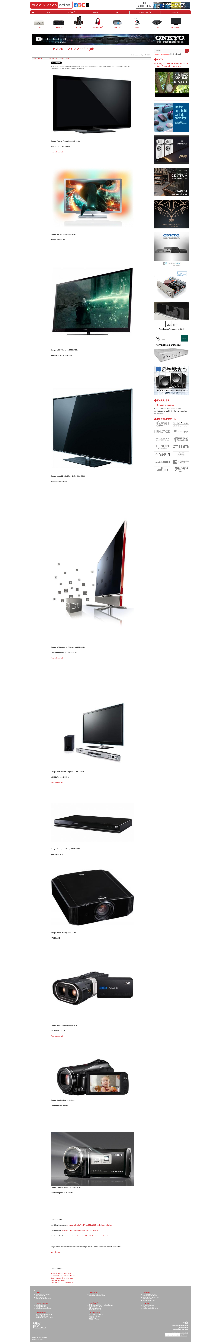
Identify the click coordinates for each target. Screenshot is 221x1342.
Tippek (36, 1324)
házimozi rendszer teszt (97, 1296)
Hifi (36, 22)
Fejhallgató (97, 22)
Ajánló (37, 1322)
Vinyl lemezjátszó (95, 1309)
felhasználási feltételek (180, 1329)
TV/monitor (176, 27)
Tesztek (37, 1290)
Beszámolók (40, 1328)
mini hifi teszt (40, 1296)
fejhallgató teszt (41, 1305)
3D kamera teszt (148, 1305)
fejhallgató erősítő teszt (43, 1308)
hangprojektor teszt (149, 1300)
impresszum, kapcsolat (180, 1326)
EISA (34, 59)
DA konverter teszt (42, 1297)
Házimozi (57, 22)
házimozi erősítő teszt (96, 1294)
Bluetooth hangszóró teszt (151, 1297)
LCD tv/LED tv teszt (96, 1314)
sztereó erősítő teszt (43, 1294)
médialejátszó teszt (95, 1306)
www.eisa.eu (55, 1252)
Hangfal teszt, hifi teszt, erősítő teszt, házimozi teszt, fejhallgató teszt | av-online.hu (55, 5)
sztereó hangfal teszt (150, 1296)
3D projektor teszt (42, 1316)
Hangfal (76, 22)
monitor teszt (93, 1317)
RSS (186, 1324)
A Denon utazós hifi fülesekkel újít (63, 1276)
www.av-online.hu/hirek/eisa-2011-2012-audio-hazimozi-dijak (89, 1225)
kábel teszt (146, 1306)
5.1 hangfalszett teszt (150, 1294)
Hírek (36, 1326)
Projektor (155, 22)
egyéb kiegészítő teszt (150, 1308)
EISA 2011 (41, 59)
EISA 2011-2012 (53, 59)
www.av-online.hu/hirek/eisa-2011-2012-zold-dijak (80, 1230)
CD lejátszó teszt (95, 1308)
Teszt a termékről (57, 152)
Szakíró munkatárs (165, 405)
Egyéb (134, 22)
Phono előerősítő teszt (43, 1299)
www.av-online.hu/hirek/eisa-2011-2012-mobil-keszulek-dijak (86, 1236)
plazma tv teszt (94, 1316)
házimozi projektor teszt (44, 1314)
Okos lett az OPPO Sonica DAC (62, 1283)
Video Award (64, 59)
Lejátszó (115, 22)
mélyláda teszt (147, 1299)
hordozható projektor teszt (44, 1317)
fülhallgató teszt (41, 1306)
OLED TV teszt (94, 1319)
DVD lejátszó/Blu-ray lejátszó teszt (101, 1305)
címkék (185, 1322)
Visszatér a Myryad (58, 1280)
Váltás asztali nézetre (39, 1337)
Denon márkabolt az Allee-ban (62, 1278)
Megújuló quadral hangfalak (61, 1273)
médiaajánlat (183, 1327)
